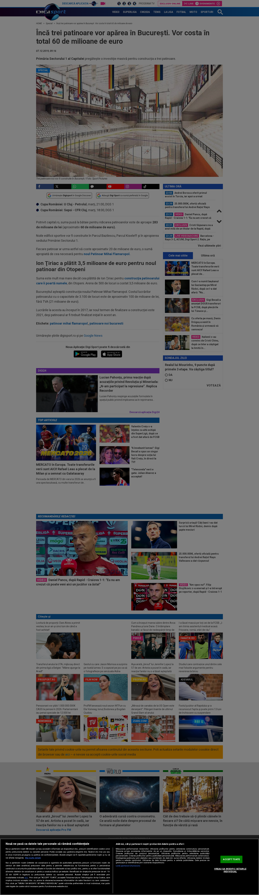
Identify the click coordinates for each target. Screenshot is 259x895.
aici (26, 877)
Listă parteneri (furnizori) (128, 866)
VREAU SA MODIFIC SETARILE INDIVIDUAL (230, 870)
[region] (129, 867)
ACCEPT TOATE (231, 859)
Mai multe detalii (33, 858)
